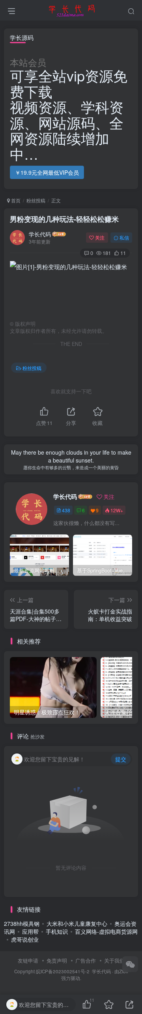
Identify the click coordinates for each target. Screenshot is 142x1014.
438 (66, 510)
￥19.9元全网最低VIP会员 (47, 172)
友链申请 (28, 960)
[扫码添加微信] (130, 964)
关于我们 (114, 960)
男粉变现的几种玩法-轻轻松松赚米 (64, 219)
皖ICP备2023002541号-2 (63, 971)
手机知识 (57, 931)
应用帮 (30, 931)
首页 (15, 200)
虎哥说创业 (25, 939)
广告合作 (85, 960)
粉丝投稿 (35, 200)
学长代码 (40, 234)
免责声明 (57, 960)
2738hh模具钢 (21, 923)
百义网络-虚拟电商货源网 (106, 931)
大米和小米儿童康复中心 (77, 923)
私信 (124, 237)
